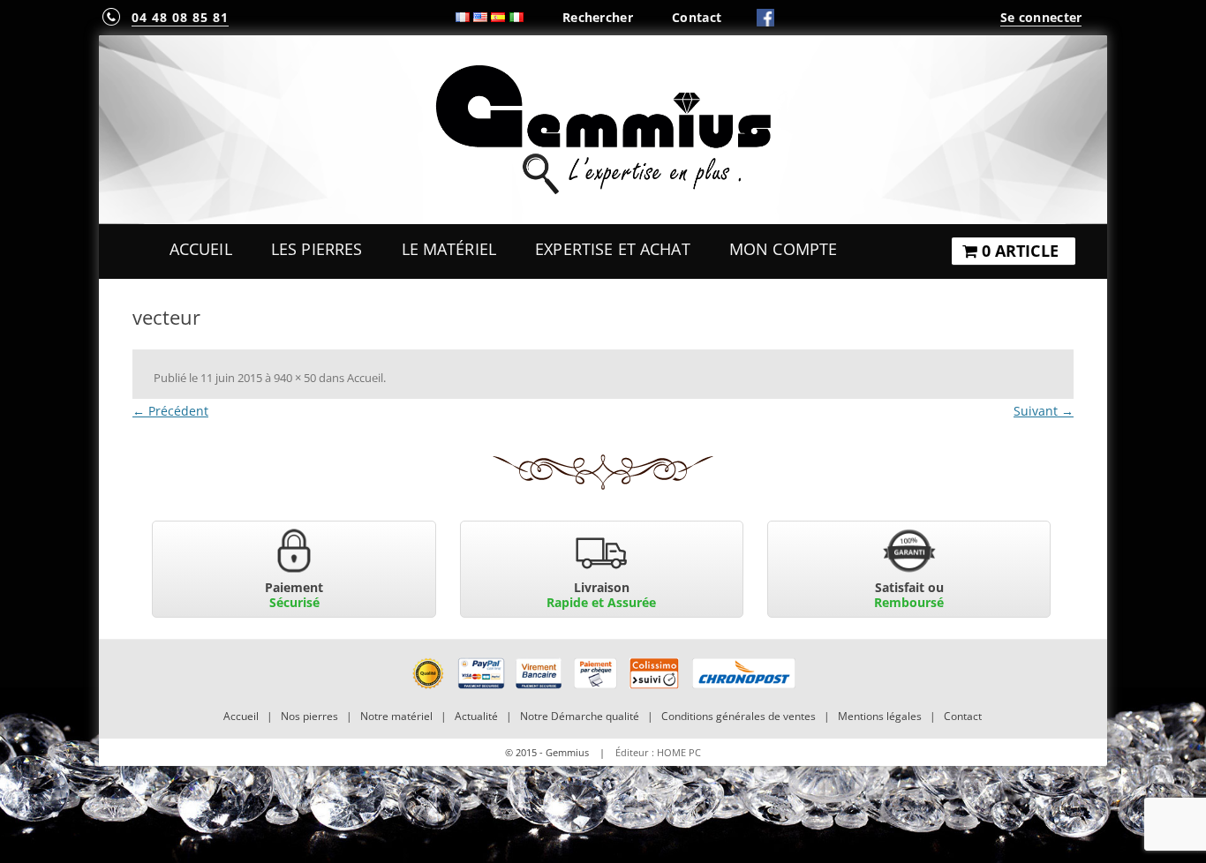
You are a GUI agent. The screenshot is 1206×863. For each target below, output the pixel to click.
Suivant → (1044, 410)
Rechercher (597, 17)
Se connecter (1041, 17)
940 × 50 (295, 378)
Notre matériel (396, 716)
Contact (696, 17)
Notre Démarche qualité (579, 716)
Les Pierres (317, 248)
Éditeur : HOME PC (658, 752)
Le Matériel (449, 248)
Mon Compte (783, 248)
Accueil (201, 248)
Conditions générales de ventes (738, 716)
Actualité (476, 716)
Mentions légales (880, 716)
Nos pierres (309, 716)
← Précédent (170, 410)
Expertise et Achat (612, 248)
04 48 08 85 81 (180, 17)
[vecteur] (603, 472)
